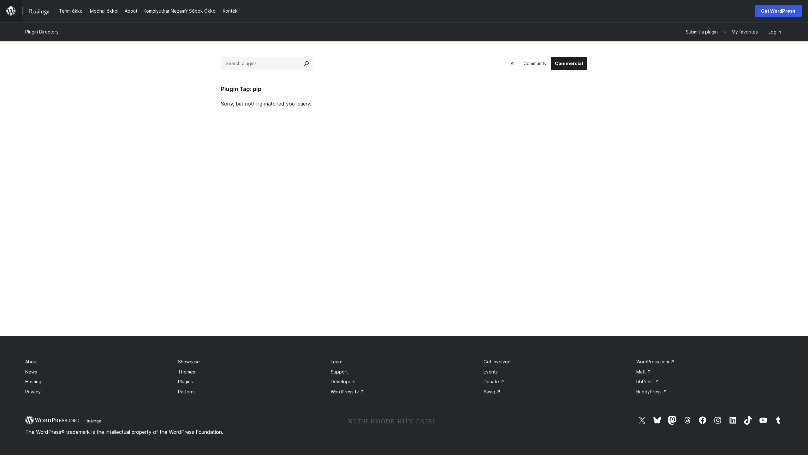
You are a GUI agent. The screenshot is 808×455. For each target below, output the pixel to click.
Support (339, 371)
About (31, 361)
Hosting (33, 381)
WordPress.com (655, 361)
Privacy (33, 391)
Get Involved (497, 361)
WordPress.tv (347, 391)
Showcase (189, 361)
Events (491, 371)
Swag (492, 391)
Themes (186, 371)
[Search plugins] (306, 63)
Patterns (187, 391)
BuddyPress (651, 391)
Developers (343, 381)
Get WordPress (778, 11)
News (31, 371)
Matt (643, 371)
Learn (336, 361)
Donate (494, 381)
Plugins (185, 381)
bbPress (647, 381)
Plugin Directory (42, 31)
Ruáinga (93, 420)
